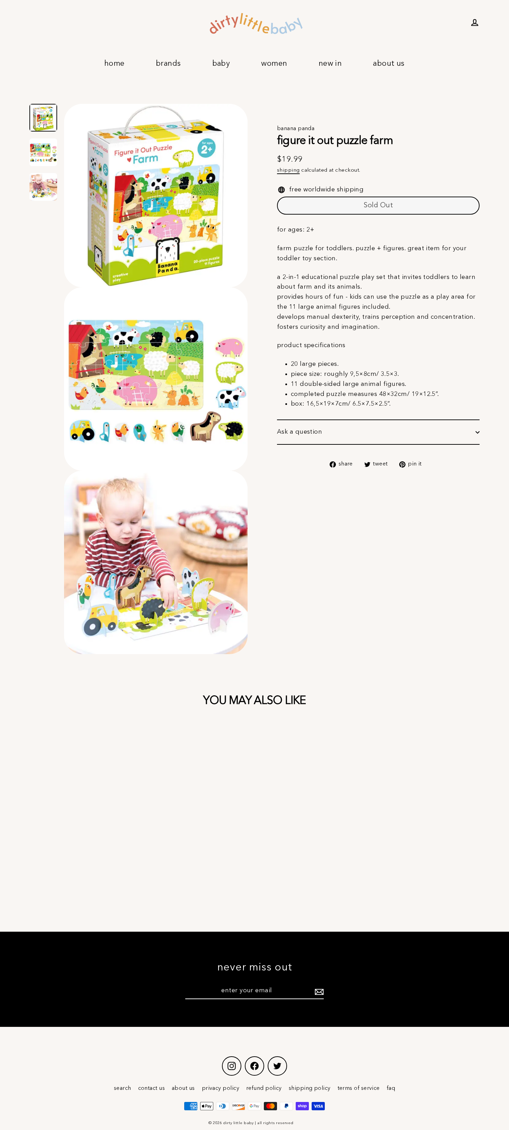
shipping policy (310, 1088)
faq (391, 1088)
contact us (151, 1088)
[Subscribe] (318, 991)
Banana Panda (295, 129)
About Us (389, 63)
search (122, 1088)
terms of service (359, 1088)
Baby (221, 63)
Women (274, 63)
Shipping (288, 170)
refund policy (264, 1088)
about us (183, 1088)
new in (330, 63)
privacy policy (220, 1088)
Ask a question (299, 432)
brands (168, 63)
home (114, 63)
